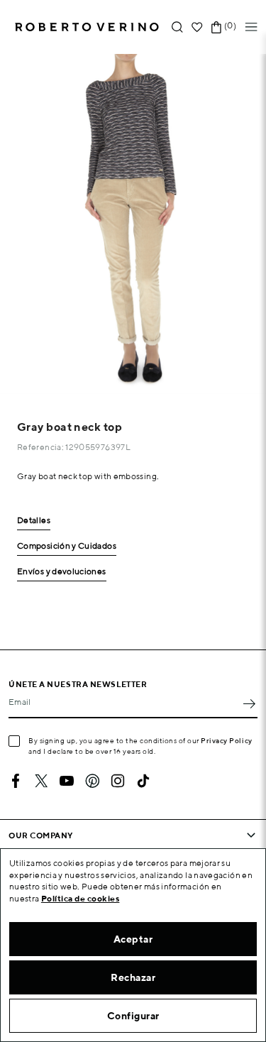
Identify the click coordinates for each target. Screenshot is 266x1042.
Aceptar (133, 939)
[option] (133, 224)
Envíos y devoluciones (61, 571)
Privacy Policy (227, 740)
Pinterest (92, 781)
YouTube (67, 781)
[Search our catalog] (177, 27)
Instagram (118, 781)
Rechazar (133, 977)
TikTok (143, 781)
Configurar (133, 1015)
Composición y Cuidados (66, 546)
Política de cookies (80, 898)
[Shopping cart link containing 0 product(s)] (216, 27)
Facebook (16, 781)
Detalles (33, 520)
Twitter (41, 781)
